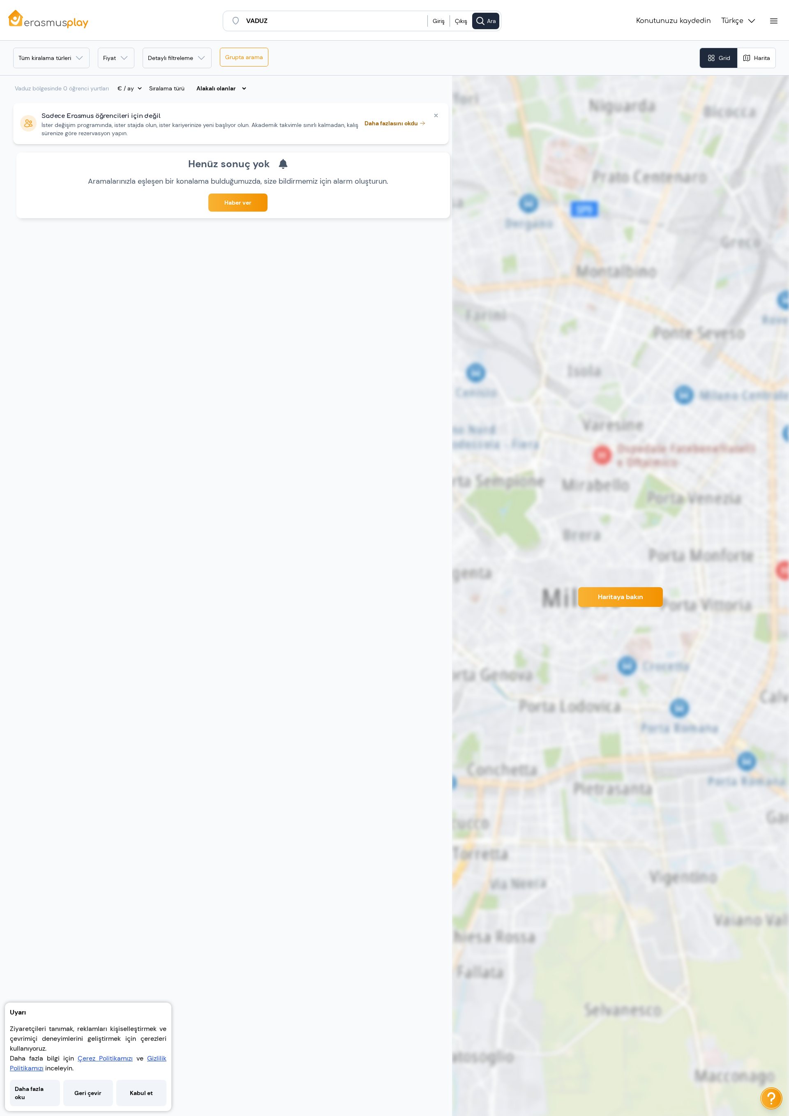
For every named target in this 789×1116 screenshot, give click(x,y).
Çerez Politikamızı (105, 1058)
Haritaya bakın (620, 597)
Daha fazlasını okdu (391, 123)
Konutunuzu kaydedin (673, 21)
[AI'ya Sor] (771, 1098)
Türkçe (732, 21)
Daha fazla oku (29, 1093)
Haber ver (237, 202)
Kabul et (141, 1093)
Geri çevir (88, 1093)
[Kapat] (436, 115)
